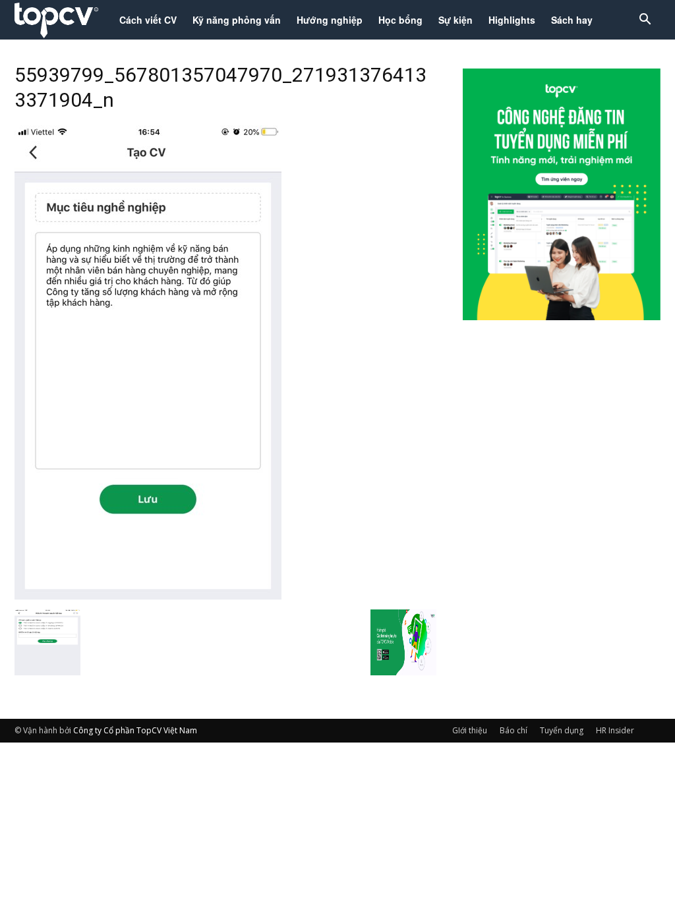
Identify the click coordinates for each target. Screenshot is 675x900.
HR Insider (615, 730)
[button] (644, 20)
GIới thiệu (469, 730)
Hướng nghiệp (330, 19)
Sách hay (572, 19)
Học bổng (400, 19)
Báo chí (513, 730)
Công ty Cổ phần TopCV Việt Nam (135, 730)
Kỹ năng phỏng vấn (236, 19)
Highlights (511, 19)
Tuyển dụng (561, 730)
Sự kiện (455, 19)
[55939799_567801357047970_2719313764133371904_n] (148, 595)
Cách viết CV (148, 19)
